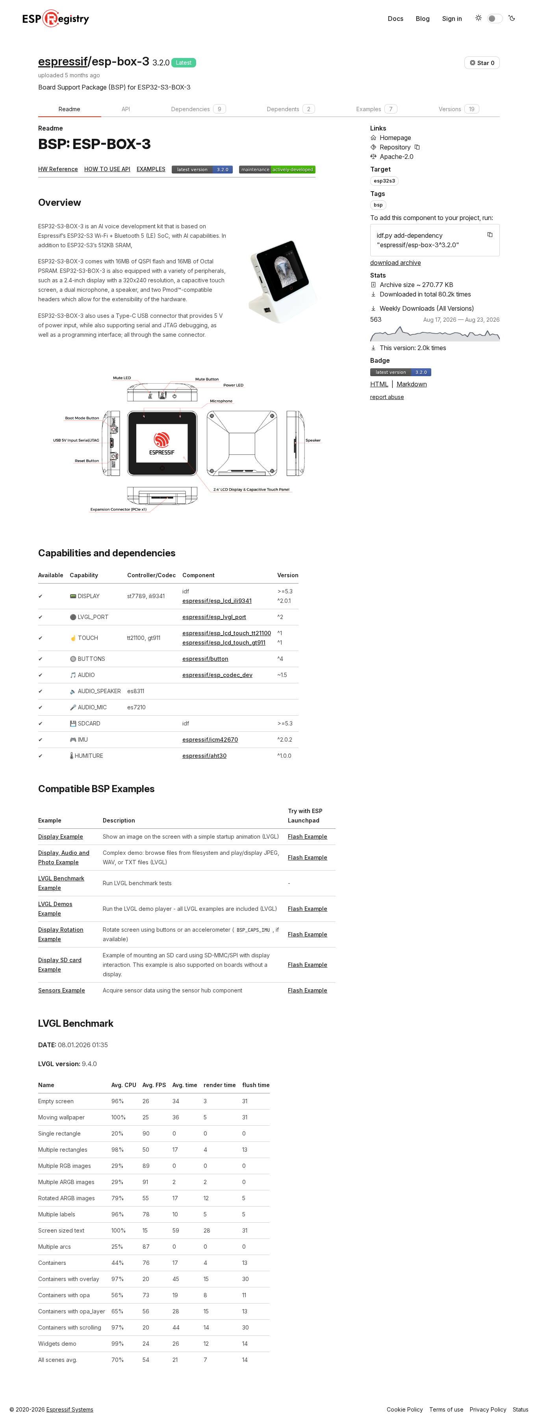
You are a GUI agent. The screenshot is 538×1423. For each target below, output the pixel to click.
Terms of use (446, 1409)
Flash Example (307, 836)
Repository (395, 147)
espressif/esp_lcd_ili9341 (217, 600)
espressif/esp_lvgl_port (214, 617)
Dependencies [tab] (196, 109)
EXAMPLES (151, 169)
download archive (395, 263)
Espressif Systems (69, 1409)
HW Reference (58, 169)
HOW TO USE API (107, 169)
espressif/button (205, 658)
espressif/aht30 (204, 755)
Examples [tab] (374, 109)
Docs (395, 18)
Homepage (395, 138)
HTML (379, 384)
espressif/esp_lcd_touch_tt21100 (226, 633)
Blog (423, 18)
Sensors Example (61, 990)
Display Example (60, 836)
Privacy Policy (488, 1409)
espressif (62, 61)
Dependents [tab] (288, 109)
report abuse (387, 397)
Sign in (452, 18)
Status (521, 1409)
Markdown (412, 384)
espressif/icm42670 (210, 739)
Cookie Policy (405, 1409)
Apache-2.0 (397, 156)
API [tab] (126, 109)
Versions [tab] (457, 109)
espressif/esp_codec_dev (217, 674)
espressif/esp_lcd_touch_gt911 (223, 642)
